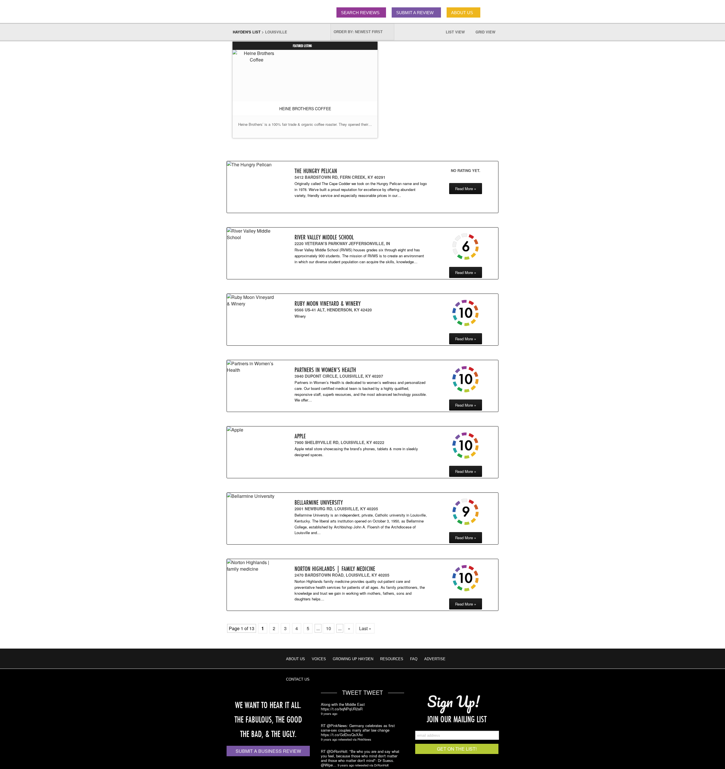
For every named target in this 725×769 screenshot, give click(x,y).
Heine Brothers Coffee (305, 108)
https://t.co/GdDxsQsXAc (342, 734)
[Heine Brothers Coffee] (257, 56)
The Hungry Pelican (316, 170)
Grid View (488, 32)
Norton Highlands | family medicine (335, 568)
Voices (319, 659)
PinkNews (364, 739)
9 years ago (329, 713)
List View (458, 32)
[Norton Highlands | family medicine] (251, 565)
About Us (295, 659)
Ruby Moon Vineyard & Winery (328, 303)
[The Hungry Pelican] (251, 164)
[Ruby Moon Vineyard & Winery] (251, 300)
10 (328, 628)
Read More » (465, 188)
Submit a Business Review (268, 751)
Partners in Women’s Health (325, 369)
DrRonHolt (381, 765)
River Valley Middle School (324, 237)
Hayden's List (247, 32)
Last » (365, 628)
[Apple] (251, 429)
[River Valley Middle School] (251, 234)
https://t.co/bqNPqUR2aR (341, 709)
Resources (391, 659)
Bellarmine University (319, 502)
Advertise (434, 659)
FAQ (413, 659)
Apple (300, 436)
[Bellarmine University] (251, 496)
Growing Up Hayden (353, 659)
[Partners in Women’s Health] (251, 366)
